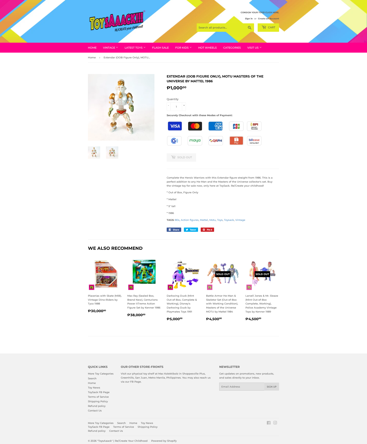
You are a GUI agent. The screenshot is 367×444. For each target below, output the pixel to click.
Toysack (229, 219)
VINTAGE (109, 47)
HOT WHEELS (207, 47)
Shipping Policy (98, 401)
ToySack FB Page (99, 392)
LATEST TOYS (134, 47)
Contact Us (95, 410)
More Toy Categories (101, 373)
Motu (212, 219)
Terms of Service (98, 396)
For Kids (182, 47)
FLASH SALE (160, 47)
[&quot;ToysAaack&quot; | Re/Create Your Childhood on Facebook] (269, 423)
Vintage (240, 219)
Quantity (173, 99)
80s (177, 219)
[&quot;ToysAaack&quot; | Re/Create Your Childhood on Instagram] (275, 423)
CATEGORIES (232, 47)
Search (92, 378)
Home (92, 47)
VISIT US (253, 47)
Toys (220, 219)
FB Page (135, 381)
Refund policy (97, 405)
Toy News (94, 387)
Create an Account (268, 18)
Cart (271, 27)
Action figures (190, 219)
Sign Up (272, 386)
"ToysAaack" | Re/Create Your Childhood (122, 440)
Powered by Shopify (164, 440)
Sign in (249, 18)
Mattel (204, 219)
